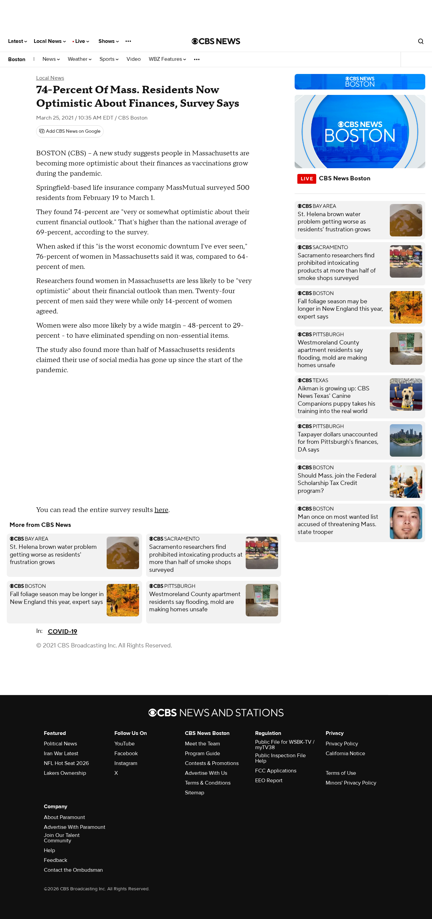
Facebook (126, 753)
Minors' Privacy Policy (351, 783)
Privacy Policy (342, 743)
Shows (107, 41)
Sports (108, 59)
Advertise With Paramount (74, 827)
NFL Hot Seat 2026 (66, 763)
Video (134, 59)
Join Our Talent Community (62, 838)
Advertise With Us (206, 773)
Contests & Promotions (212, 763)
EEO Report (268, 780)
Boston (16, 59)
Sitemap (194, 792)
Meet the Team (202, 743)
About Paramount (64, 817)
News (50, 59)
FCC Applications (275, 770)
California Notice (345, 753)
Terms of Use (341, 773)
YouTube (124, 743)
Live (80, 41)
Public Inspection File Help (280, 758)
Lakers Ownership (65, 773)
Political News (60, 743)
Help (49, 850)
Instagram (125, 763)
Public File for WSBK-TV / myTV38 (285, 744)
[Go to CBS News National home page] (216, 41)
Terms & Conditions (208, 783)
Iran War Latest (61, 753)
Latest (16, 41)
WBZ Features (166, 59)
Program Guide (202, 753)
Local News (48, 41)
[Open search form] (421, 41)
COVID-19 (62, 632)
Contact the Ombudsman (73, 870)
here (161, 510)
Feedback (55, 860)
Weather (78, 59)
